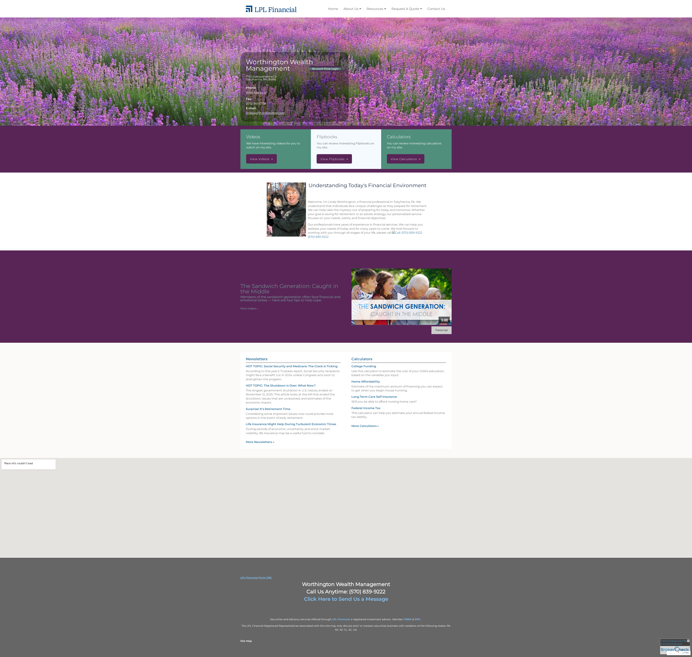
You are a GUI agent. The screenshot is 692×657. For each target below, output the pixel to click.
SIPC (418, 619)
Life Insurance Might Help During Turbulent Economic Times (291, 424)
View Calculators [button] (404, 159)
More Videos (249, 308)
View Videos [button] (259, 159)
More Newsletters (260, 442)
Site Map (246, 641)
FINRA (408, 619)
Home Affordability (365, 381)
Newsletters (256, 359)
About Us (350, 9)
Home (333, 9)
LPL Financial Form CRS (256, 577)
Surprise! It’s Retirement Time (268, 409)
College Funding (363, 366)
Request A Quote (405, 9)
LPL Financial (341, 619)
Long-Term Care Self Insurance (374, 396)
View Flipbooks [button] (332, 159)
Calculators (361, 359)
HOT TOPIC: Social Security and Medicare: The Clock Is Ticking (292, 366)
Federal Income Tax (365, 408)
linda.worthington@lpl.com (265, 113)
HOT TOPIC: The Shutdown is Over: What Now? (281, 385)
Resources (375, 9)
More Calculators (365, 426)
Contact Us (436, 9)
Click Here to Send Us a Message (346, 599)
